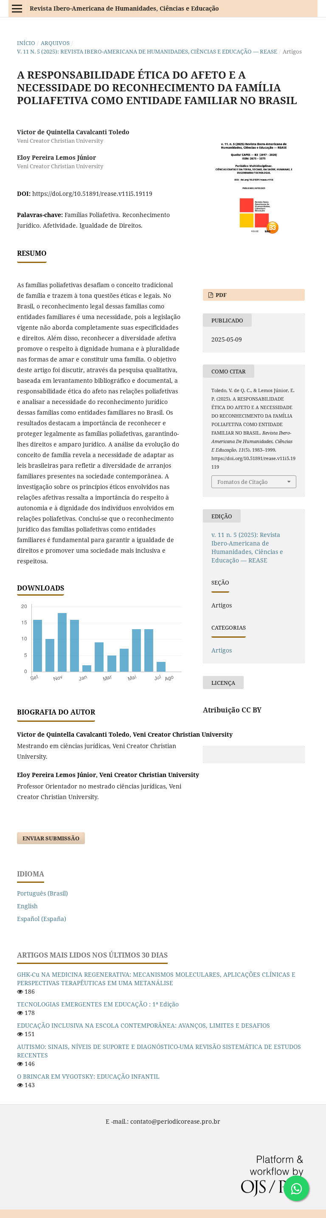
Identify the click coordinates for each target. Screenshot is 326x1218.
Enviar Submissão (50, 838)
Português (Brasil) (42, 893)
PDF (220, 295)
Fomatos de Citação (242, 482)
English (27, 906)
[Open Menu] (16, 8)
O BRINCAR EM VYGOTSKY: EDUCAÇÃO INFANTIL (88, 1076)
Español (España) (41, 919)
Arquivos (55, 43)
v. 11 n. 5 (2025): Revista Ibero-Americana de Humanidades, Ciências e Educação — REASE (147, 51)
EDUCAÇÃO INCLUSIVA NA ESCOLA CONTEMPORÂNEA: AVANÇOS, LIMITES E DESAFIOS (143, 1025)
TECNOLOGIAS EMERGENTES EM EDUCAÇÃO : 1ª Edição (98, 1004)
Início (26, 43)
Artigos (221, 650)
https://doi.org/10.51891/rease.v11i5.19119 (92, 193)
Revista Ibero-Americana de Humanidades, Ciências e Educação (124, 8)
